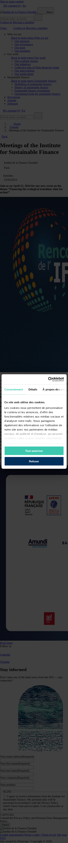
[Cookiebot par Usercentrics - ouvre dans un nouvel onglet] (48, 379)
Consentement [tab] (13, 389)
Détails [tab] (32, 389)
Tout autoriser (34, 450)
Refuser (34, 461)
